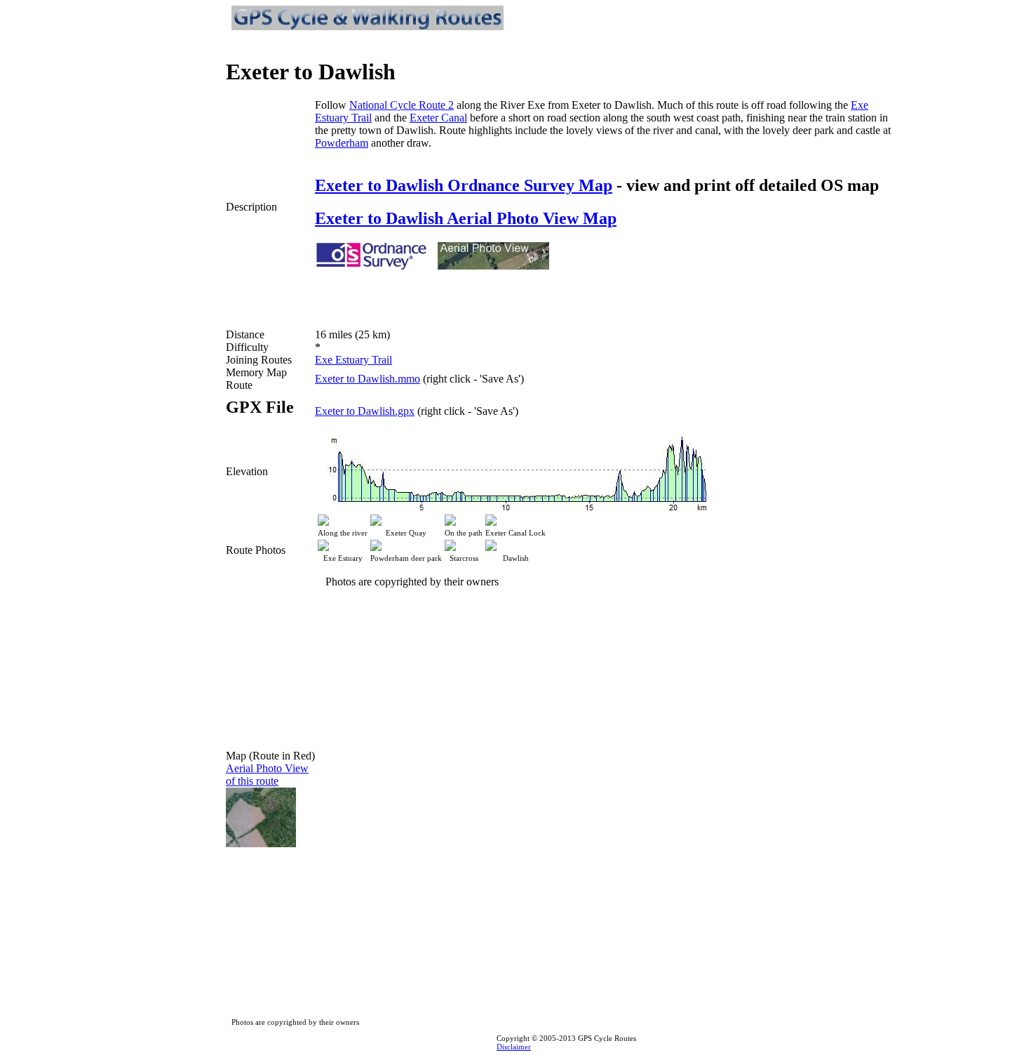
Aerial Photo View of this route (267, 774)
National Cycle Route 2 (401, 105)
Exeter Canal (438, 118)
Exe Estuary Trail (353, 360)
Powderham (341, 143)
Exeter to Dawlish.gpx (365, 411)
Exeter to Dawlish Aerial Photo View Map (465, 218)
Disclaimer (514, 1046)
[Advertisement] (479, 293)
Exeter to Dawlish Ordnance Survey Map (463, 185)
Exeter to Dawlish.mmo (367, 379)
